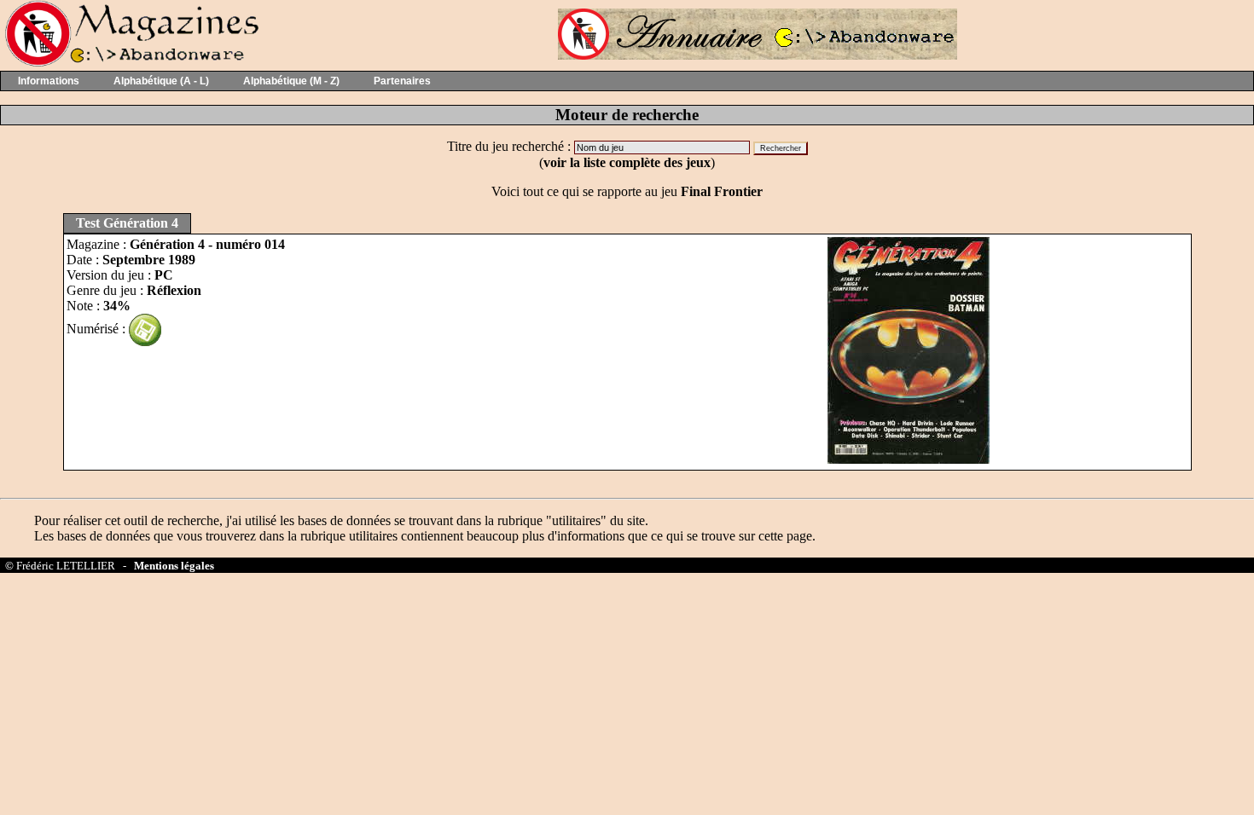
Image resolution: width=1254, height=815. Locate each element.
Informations (48, 81)
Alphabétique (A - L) (161, 81)
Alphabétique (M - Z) (291, 81)
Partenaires (402, 81)
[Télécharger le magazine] (145, 328)
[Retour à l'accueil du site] (130, 62)
